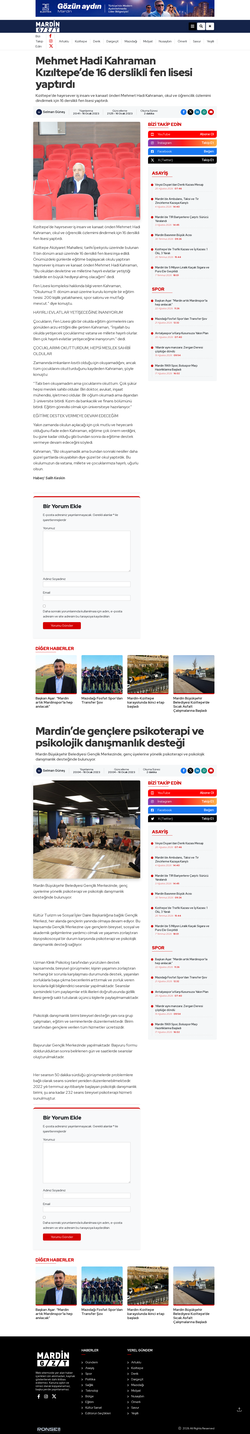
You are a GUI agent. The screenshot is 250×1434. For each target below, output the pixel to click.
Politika (90, 1379)
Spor (88, 1373)
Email (46, 593)
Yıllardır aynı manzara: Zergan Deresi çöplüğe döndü (179, 351)
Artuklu (64, 41)
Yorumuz (49, 528)
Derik (96, 41)
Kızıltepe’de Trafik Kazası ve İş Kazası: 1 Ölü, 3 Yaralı (181, 253)
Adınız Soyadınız (54, 579)
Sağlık (89, 1385)
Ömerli (182, 41)
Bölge (89, 1396)
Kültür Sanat (93, 1407)
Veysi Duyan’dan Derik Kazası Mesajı (179, 186)
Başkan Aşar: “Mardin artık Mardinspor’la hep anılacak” (181, 304)
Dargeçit (112, 41)
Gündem (91, 1362)
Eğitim (89, 1402)
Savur (197, 41)
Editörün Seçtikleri (98, 1413)
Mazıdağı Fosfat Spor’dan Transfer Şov (181, 320)
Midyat (148, 41)
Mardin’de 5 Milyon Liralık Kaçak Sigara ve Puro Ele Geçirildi (182, 271)
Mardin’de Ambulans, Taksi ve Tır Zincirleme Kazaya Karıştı (177, 202)
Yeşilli (210, 41)
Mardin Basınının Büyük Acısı (173, 236)
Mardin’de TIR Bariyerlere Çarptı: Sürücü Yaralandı (181, 220)
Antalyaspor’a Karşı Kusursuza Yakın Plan (181, 335)
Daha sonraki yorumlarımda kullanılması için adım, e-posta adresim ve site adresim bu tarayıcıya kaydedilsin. (82, 613)
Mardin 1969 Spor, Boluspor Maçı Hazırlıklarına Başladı (176, 369)
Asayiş (89, 1368)
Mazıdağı (131, 41)
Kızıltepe (81, 41)
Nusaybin (165, 41)
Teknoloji (91, 1390)
